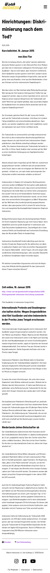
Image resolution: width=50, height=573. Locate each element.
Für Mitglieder (13, 569)
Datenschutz (37, 569)
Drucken (7, 542)
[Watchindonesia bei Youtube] (33, 561)
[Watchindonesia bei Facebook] (24, 561)
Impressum (25, 569)
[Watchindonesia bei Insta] (16, 561)
